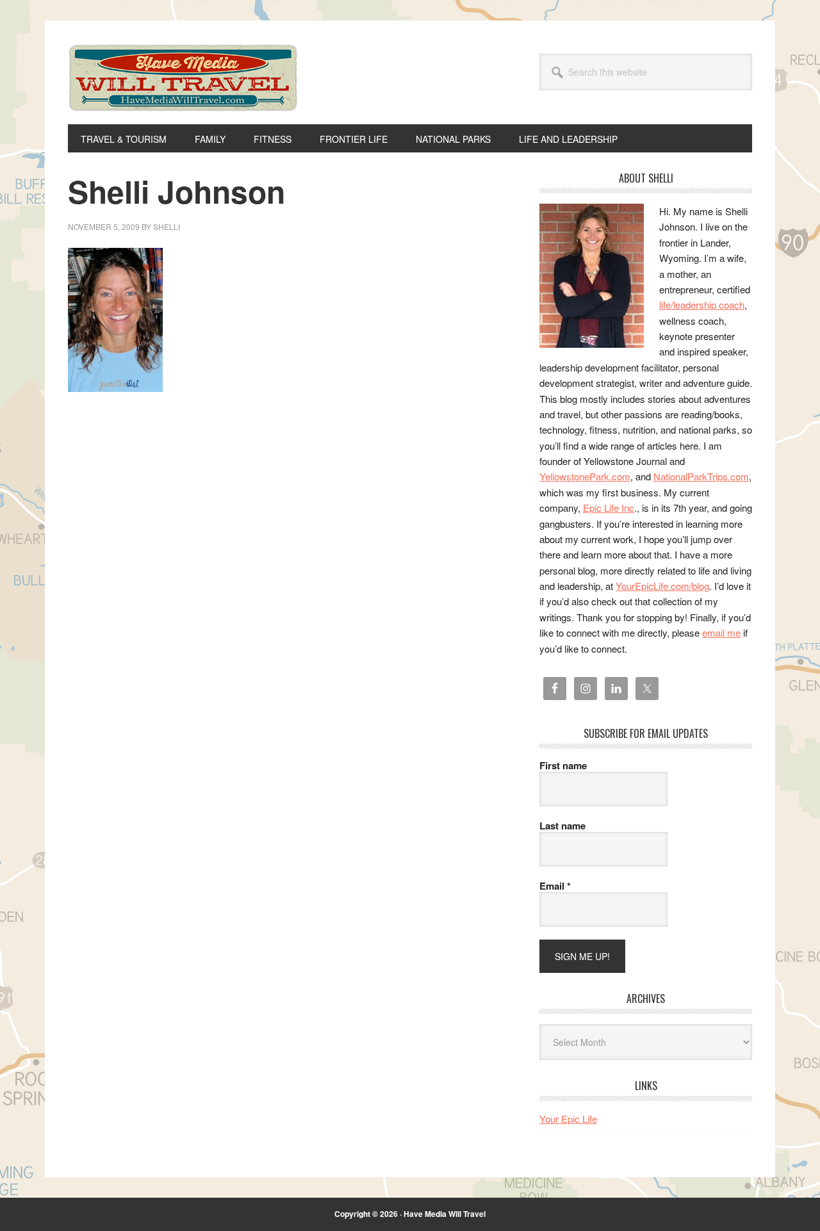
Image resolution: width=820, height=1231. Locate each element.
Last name (562, 825)
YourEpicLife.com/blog (662, 585)
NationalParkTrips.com (701, 476)
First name (563, 765)
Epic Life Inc (608, 507)
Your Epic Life (568, 1118)
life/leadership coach (701, 304)
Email (555, 885)
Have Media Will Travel (183, 95)
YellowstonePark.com (584, 476)
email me (721, 632)
